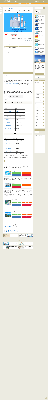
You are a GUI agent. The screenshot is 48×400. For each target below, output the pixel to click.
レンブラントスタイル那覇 (8, 151)
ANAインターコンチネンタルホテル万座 (26, 75)
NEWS (37, 119)
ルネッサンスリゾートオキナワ (16, 75)
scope (37, 83)
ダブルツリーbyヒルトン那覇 (8, 114)
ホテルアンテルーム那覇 (8, 145)
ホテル (19, 231)
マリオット (36, 107)
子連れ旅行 (8, 8)
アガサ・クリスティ (38, 86)
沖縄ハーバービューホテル (8, 128)
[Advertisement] (18, 64)
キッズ (12, 231)
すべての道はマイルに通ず (10, 1)
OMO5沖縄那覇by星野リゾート (8, 122)
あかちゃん (8, 231)
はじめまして (37, 1)
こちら (10, 44)
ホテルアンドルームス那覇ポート (9, 116)
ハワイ (37, 113)
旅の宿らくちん (7, 140)
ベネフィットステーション (39, 91)
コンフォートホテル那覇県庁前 (8, 119)
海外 (36, 122)
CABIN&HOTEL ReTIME (7, 113)
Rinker (14, 171)
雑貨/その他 (37, 97)
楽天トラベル (16, 202)
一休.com (16, 204)
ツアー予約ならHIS (26, 202)
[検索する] (44, 8)
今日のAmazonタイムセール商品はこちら (24, 3)
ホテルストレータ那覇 (7, 143)
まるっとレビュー (42, 1)
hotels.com (26, 216)
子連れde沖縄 (12, 8)
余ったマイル (37, 125)
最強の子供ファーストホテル (19, 111)
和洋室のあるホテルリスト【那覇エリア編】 (13, 55)
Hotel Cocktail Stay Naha (8, 120)
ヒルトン (36, 103)
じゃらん (27, 214)
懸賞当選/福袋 (37, 94)
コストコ (36, 101)
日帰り (37, 116)
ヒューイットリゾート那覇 (8, 117)
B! (27, 40)
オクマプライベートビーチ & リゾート (17, 211)
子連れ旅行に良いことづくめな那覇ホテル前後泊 (11, 83)
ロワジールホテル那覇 (7, 153)
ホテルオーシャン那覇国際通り (8, 111)
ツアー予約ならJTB (26, 204)
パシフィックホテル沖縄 (8, 148)
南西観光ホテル (6, 110)
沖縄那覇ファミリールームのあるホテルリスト (12, 52)
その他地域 (37, 110)
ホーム (33, 1)
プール (15, 231)
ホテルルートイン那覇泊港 (8, 125)
